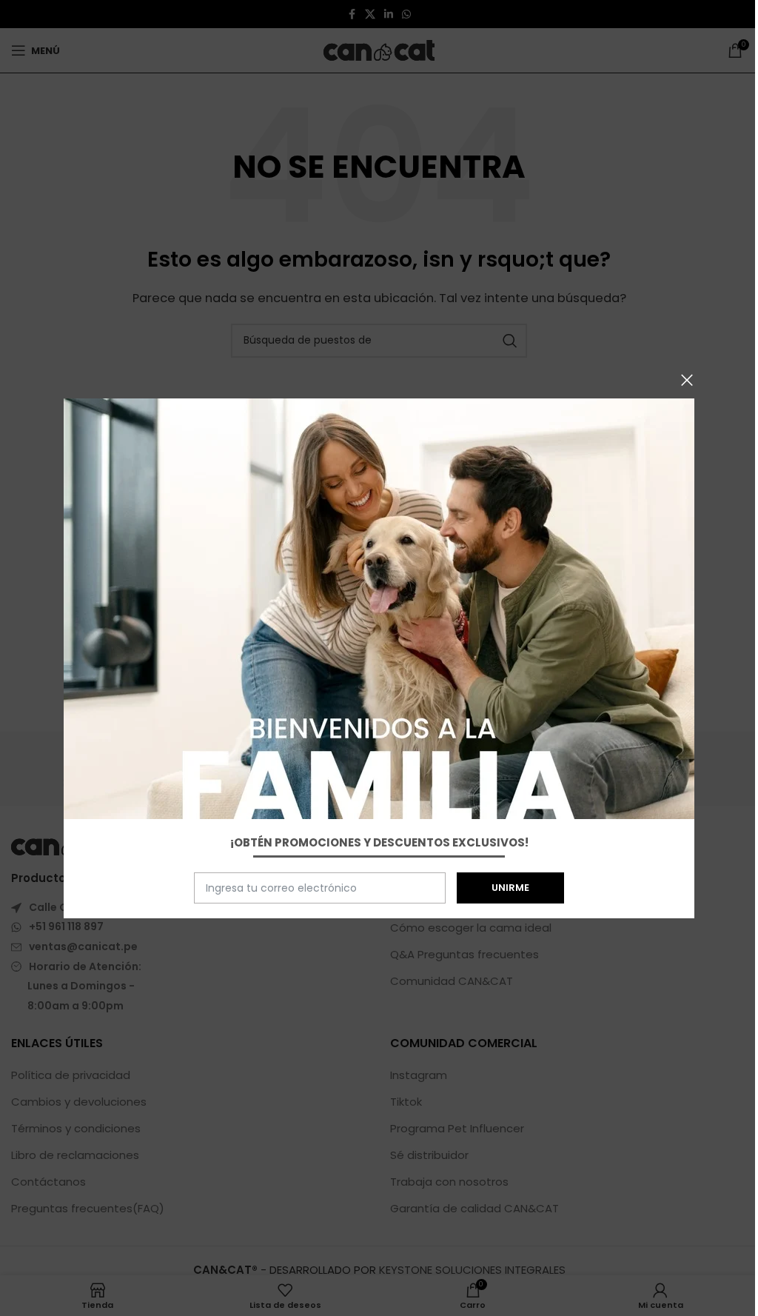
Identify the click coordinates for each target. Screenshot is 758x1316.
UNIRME (510, 888)
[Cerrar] (686, 379)
